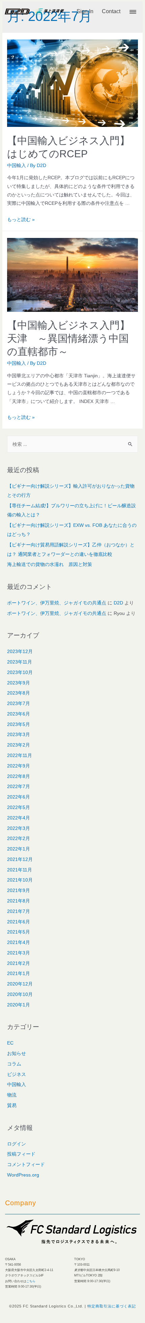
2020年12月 (20, 984)
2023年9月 (18, 682)
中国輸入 (16, 165)
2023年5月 (18, 724)
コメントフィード (26, 1164)
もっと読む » (21, 219)
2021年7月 (18, 911)
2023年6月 (18, 714)
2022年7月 (18, 786)
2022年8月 (18, 776)
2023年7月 (18, 703)
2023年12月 (20, 651)
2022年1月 (18, 849)
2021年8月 (18, 900)
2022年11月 (19, 755)
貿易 (12, 1105)
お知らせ (16, 1053)
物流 (12, 1095)
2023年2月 (18, 745)
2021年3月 (18, 952)
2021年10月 (20, 880)
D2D (118, 602)
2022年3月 (18, 828)
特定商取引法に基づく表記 (111, 1306)
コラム (14, 1063)
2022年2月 (18, 838)
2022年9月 (18, 765)
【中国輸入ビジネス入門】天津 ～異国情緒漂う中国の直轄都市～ (68, 338)
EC (10, 1043)
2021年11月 (19, 869)
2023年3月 (18, 734)
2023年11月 (19, 662)
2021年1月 (18, 973)
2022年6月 (18, 797)
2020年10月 (20, 994)
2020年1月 (18, 1004)
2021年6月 (18, 921)
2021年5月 (18, 932)
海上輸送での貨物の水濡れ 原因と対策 (49, 564)
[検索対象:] (72, 444)
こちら (30, 1281)
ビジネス (16, 1074)
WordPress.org (23, 1175)
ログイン (16, 1143)
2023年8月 (18, 693)
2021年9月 (18, 890)
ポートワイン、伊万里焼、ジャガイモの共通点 (56, 602)
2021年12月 (20, 859)
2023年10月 (20, 672)
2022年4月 (18, 817)
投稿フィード (21, 1154)
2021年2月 (18, 963)
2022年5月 (18, 807)
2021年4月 (18, 942)
